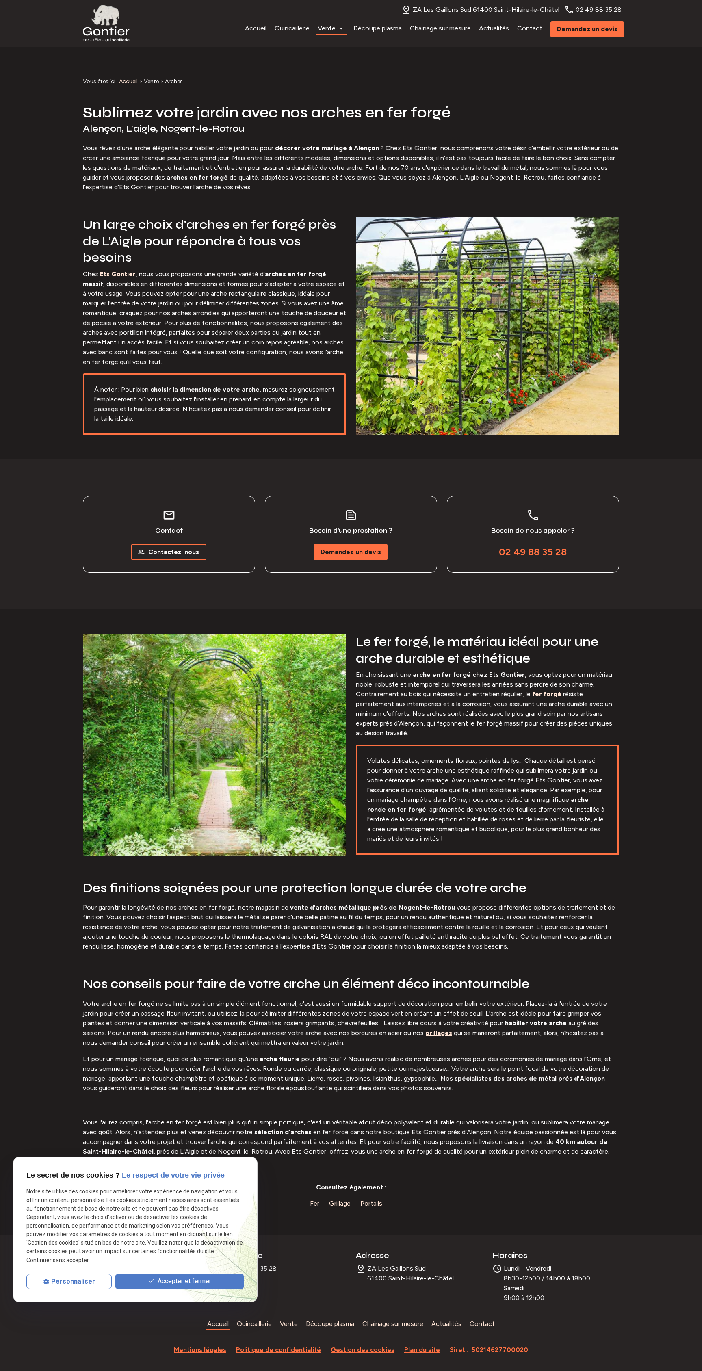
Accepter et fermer (183, 1281)
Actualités (494, 28)
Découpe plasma (377, 28)
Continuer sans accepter (57, 1260)
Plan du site (422, 1350)
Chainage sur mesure (440, 28)
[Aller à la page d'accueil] (106, 23)
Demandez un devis (587, 29)
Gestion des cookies (362, 1350)
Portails (371, 1203)
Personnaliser (73, 1281)
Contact (529, 28)
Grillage (340, 1203)
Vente (327, 28)
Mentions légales (200, 1350)
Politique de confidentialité (278, 1350)
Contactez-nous (168, 552)
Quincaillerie (292, 28)
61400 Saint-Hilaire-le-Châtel (486, 9)
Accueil (255, 28)
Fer (314, 1203)
